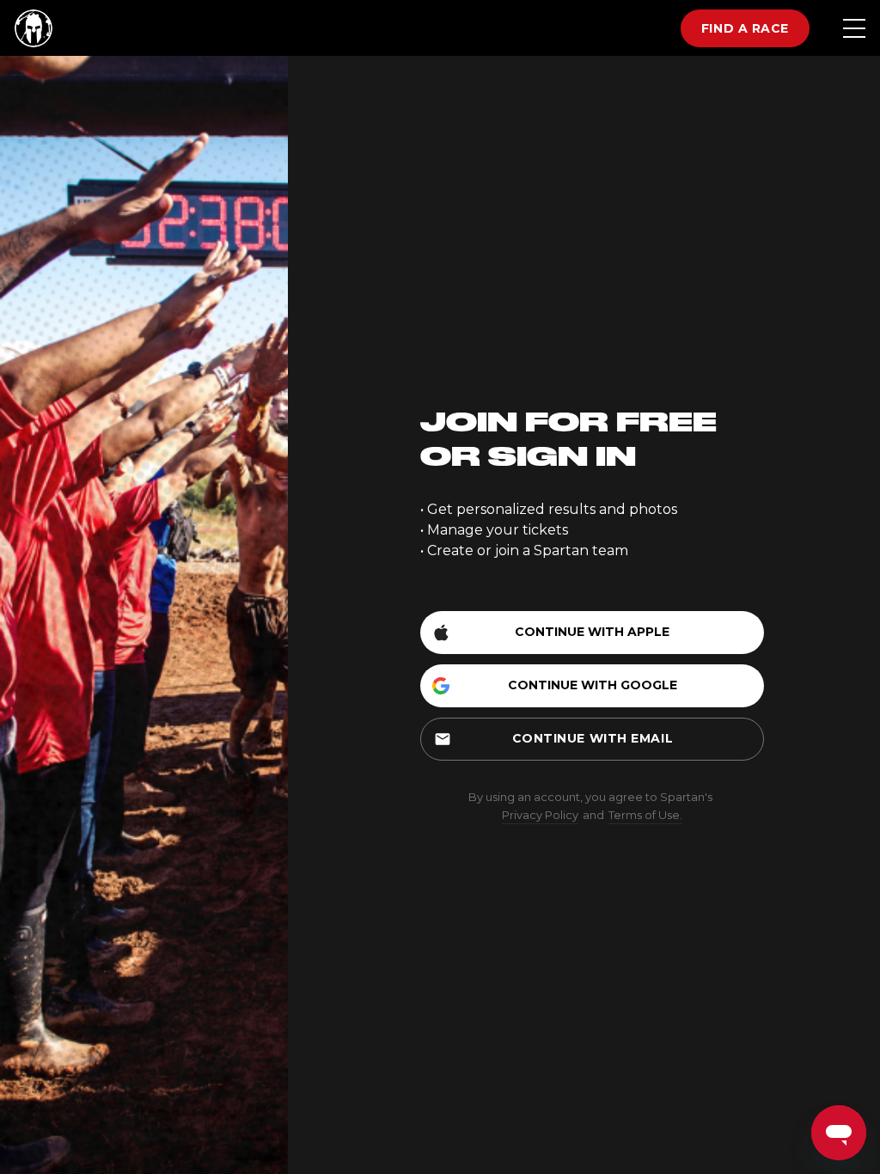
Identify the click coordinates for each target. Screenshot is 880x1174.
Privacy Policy (540, 815)
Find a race (745, 28)
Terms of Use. (645, 815)
